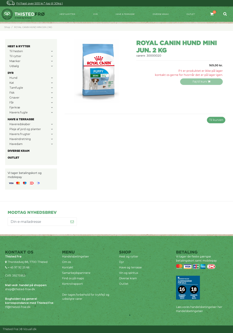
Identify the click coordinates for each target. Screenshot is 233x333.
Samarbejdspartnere (76, 273)
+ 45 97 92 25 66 (18, 267)
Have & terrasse (125, 14)
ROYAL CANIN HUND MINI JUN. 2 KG (33, 27)
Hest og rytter (128, 256)
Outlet (190, 14)
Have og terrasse (130, 267)
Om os (66, 262)
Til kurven (216, 120)
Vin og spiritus (128, 273)
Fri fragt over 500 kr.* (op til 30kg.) (39, 3)
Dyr (95, 14)
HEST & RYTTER (67, 14)
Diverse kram (161, 14)
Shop (7, 27)
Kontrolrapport (72, 283)
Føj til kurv (200, 81)
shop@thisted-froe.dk (20, 289)
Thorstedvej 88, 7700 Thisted (27, 262)
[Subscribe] (72, 222)
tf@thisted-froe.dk (18, 307)
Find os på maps (73, 278)
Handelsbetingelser (75, 256)
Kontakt (67, 267)
